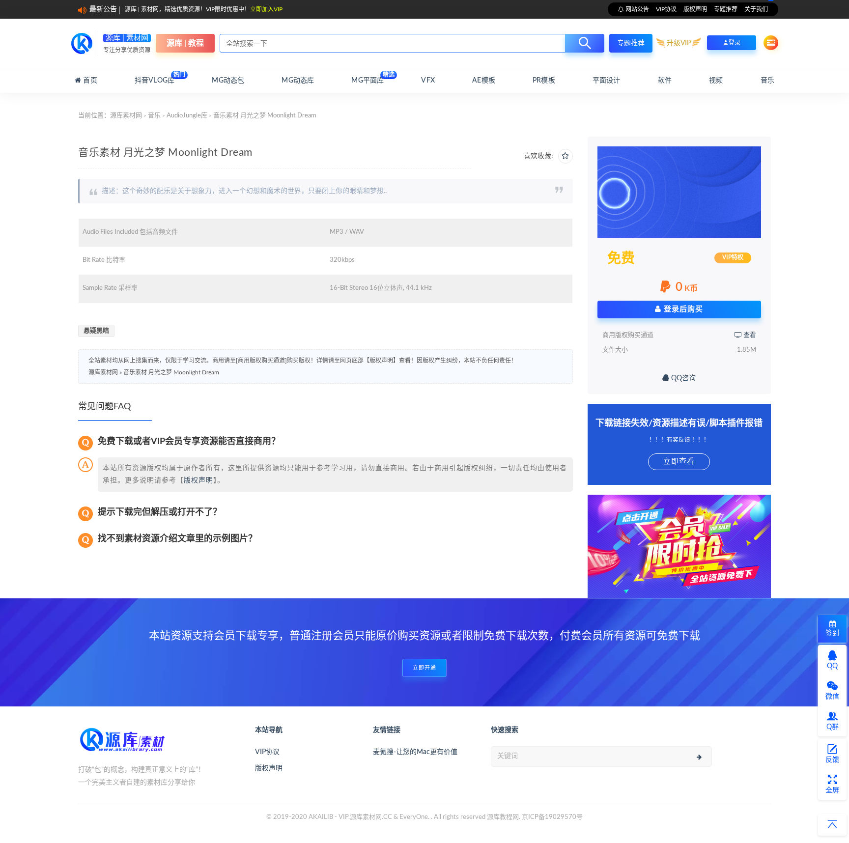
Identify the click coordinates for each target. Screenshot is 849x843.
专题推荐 (725, 9)
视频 (716, 80)
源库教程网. (503, 817)
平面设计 (607, 80)
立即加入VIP (266, 9)
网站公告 (636, 9)
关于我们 (756, 9)
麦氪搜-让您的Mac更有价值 (415, 752)
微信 (832, 696)
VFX (428, 80)
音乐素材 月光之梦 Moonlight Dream (171, 372)
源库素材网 (126, 115)
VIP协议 (666, 9)
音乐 (767, 80)
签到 (832, 633)
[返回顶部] (832, 825)
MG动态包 (228, 80)
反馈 (832, 760)
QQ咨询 (682, 378)
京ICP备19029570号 (552, 817)
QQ (832, 666)
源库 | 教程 (185, 43)
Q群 (832, 727)
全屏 (832, 790)
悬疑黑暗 (96, 331)
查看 (749, 335)
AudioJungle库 (187, 115)
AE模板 (483, 80)
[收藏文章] (565, 156)
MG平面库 (367, 78)
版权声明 (695, 9)
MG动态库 (298, 80)
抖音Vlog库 (154, 78)
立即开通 (424, 668)
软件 (665, 80)
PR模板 (544, 80)
